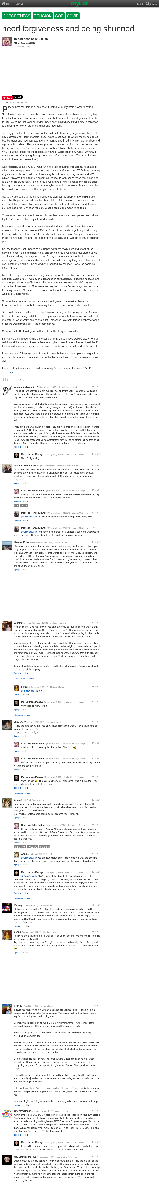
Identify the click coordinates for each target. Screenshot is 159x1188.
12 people (6, 372)
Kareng (18, 905)
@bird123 (27, 1005)
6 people (17, 446)
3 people (17, 501)
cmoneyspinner (22, 1110)
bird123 (18, 1005)
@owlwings (44, 386)
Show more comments (23, 715)
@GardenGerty (38, 542)
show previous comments (24, 678)
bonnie (25, 686)
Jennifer (18, 622)
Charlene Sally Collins (33, 39)
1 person (17, 694)
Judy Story (20, 721)
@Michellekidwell (47, 465)
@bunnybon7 (35, 686)
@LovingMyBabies (31, 622)
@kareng (27, 905)
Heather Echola (22, 542)
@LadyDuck (25, 800)
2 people (17, 520)
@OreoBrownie (21, 42)
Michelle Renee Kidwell (26, 465)
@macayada (49, 454)
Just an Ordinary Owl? (26, 387)
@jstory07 (31, 721)
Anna (17, 800)
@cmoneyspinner (39, 1110)
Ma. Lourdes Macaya (32, 454)
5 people (17, 483)
